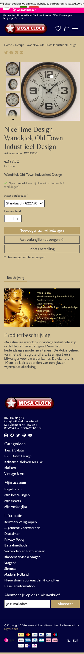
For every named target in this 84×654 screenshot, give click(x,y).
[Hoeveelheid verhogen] (17, 219)
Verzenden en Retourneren (24, 551)
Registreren (13, 489)
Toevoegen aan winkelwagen (42, 230)
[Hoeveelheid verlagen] (8, 219)
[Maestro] (55, 635)
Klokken (10, 468)
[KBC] (34, 640)
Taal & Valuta (14, 450)
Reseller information (19, 586)
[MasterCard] (28, 635)
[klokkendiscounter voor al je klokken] (27, 28)
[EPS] (34, 646)
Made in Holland (16, 574)
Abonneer (65, 604)
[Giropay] (28, 646)
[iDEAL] (21, 635)
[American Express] (28, 640)
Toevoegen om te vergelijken (26, 257)
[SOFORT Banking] (55, 640)
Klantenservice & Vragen (22, 557)
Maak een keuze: (16, 195)
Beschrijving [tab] (15, 278)
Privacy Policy (14, 539)
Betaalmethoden (17, 545)
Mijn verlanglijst (15, 507)
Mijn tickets (12, 501)
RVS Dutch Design (17, 456)
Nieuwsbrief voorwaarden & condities (32, 580)
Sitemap (10, 569)
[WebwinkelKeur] (9, 641)
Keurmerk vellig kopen (20, 522)
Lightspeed (11, 628)
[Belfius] (21, 640)
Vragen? (10, 563)
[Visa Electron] (48, 635)
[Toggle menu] (75, 28)
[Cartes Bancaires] (41, 640)
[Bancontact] (41, 635)
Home (8, 45)
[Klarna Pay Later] (48, 640)
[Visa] (35, 635)
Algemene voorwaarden (22, 528)
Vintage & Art (14, 474)
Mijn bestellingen (17, 495)
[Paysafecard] (21, 646)
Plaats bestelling (42, 249)
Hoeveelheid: (13, 211)
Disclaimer (12, 534)
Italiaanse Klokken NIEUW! (23, 462)
